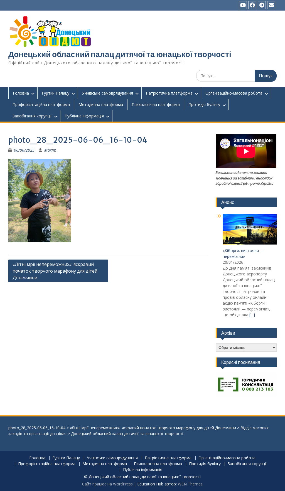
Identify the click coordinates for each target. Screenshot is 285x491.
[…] (252, 314)
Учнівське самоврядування (107, 93)
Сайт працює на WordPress (107, 484)
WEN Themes (190, 484)
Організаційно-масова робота (233, 93)
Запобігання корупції (32, 116)
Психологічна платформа (156, 104)
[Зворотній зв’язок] (271, 5)
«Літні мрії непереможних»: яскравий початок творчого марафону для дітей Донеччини (55, 271)
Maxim (50, 150)
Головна (21, 93)
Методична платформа (100, 104)
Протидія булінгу (204, 104)
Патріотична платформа (169, 93)
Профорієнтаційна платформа (41, 104)
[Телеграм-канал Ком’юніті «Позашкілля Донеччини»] (262, 5)
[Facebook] (252, 5)
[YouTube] (243, 5)
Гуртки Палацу (55, 93)
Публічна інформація (84, 116)
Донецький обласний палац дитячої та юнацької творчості (119, 54)
